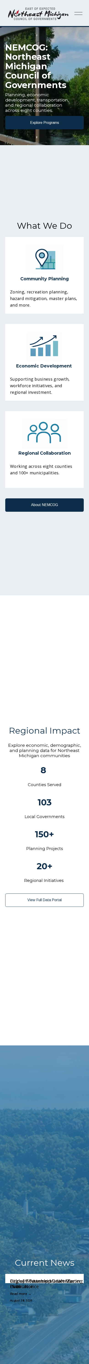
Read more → (20, 1294)
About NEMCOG (44, 505)
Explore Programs (44, 123)
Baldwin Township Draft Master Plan (45, 1284)
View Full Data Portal (44, 900)
